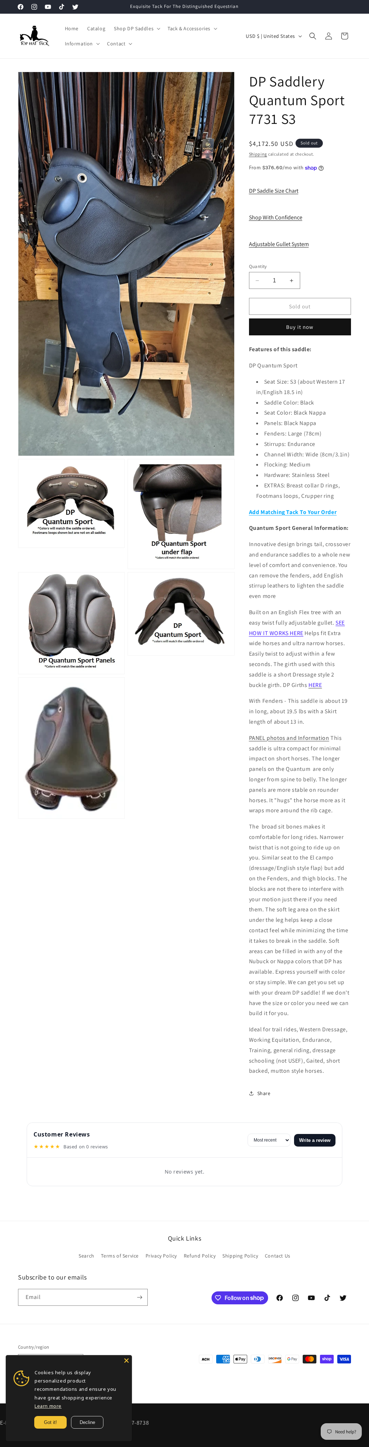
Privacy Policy (161, 1255)
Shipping (258, 154)
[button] (136, 28)
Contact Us (277, 1255)
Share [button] (264, 1093)
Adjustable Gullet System (279, 244)
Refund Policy (200, 1255)
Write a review (314, 1140)
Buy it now (300, 326)
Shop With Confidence (275, 217)
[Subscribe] (139, 1297)
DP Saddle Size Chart (273, 191)
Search (86, 1255)
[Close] (126, 1360)
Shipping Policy (240, 1255)
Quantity (258, 266)
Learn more (48, 1406)
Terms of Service (120, 1255)
